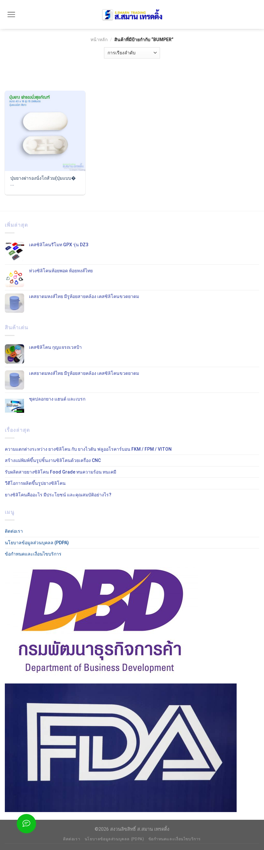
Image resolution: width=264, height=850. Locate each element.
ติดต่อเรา (14, 531)
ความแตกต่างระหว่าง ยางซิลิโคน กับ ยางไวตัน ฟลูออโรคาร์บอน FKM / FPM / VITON (88, 449)
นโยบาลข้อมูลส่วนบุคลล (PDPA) (37, 542)
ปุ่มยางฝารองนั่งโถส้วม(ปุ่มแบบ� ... (43, 181)
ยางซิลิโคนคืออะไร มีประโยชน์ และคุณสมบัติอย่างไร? (58, 494)
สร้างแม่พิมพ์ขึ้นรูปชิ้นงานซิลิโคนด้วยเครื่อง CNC (53, 460)
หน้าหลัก (99, 39)
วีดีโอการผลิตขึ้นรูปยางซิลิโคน (35, 483)
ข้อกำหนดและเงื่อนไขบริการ (33, 553)
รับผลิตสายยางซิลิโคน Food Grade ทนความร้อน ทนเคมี (60, 472)
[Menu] (11, 14)
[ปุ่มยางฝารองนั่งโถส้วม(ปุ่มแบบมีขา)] (45, 131)
